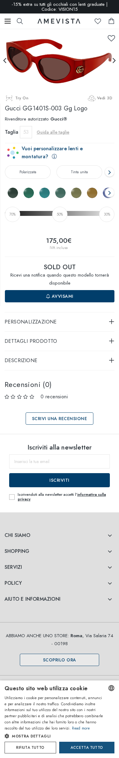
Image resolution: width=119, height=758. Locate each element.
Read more (81, 728)
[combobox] (111, 688)
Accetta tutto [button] (86, 747)
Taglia (11, 132)
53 (26, 132)
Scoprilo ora (59, 660)
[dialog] (59, 719)
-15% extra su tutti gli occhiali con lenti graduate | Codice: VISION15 (60, 7)
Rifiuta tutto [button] (30, 747)
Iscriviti (59, 480)
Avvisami (62, 296)
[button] (54, 736)
